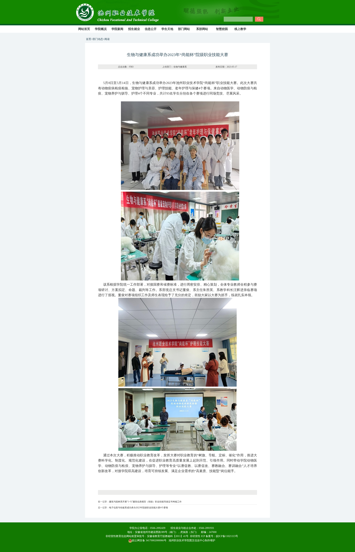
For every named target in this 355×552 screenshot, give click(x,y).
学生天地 (167, 29)
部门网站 (184, 29)
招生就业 (134, 29)
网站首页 (84, 29)
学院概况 (101, 29)
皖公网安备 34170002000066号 (149, 540)
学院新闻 (117, 29)
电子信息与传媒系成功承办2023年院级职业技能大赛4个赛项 (138, 507)
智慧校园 (222, 29)
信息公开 (151, 29)
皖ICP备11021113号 (227, 536)
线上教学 (240, 29)
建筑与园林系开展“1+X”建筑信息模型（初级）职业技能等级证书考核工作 (145, 501)
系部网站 (202, 29)
